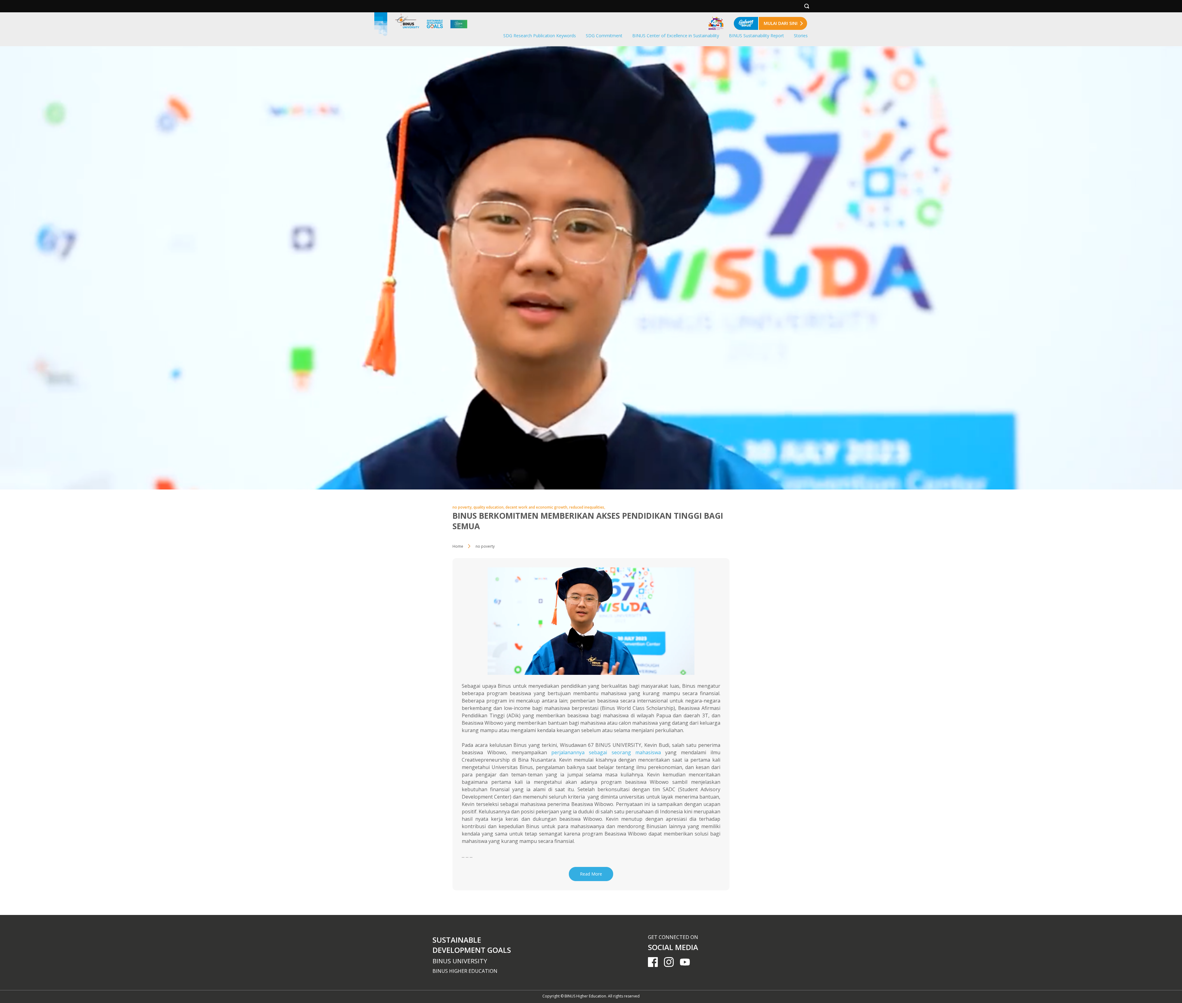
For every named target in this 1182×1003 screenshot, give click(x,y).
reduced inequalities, (587, 507)
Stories (801, 35)
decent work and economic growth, (537, 507)
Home (457, 546)
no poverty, (462, 507)
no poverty (485, 546)
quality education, (489, 507)
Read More (591, 874)
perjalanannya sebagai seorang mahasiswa (606, 752)
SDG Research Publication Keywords (539, 35)
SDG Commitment (604, 35)
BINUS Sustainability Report (756, 35)
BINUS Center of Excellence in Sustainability (675, 35)
